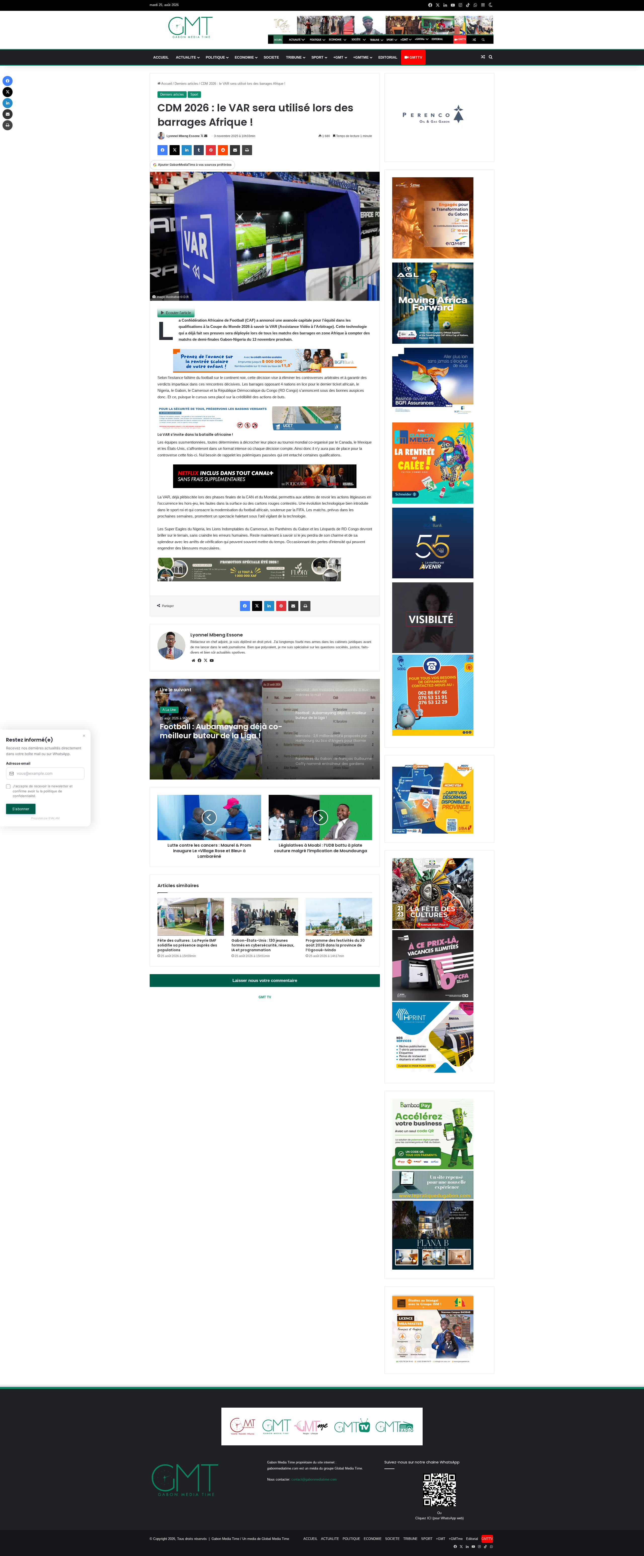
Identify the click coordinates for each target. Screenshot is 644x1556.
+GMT (338, 57)
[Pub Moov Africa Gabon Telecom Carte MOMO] (432, 832)
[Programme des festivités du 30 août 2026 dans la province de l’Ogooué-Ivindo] (339, 916)
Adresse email (18, 763)
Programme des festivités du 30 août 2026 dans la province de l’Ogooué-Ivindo (335, 945)
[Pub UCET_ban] (249, 429)
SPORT (317, 57)
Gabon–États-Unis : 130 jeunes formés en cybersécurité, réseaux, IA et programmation (262, 945)
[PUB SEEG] (432, 735)
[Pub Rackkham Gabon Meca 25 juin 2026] (432, 502)
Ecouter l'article (178, 313)
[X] (206, 661)
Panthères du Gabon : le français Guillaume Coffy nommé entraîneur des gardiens (222, 731)
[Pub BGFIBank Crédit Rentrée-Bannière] (264, 371)
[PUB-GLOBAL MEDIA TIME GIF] (432, 652)
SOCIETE (271, 57)
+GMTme (361, 57)
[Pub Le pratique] (432, 1198)
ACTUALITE (186, 57)
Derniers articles (186, 83)
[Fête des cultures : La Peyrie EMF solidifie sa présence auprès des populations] (190, 916)
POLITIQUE (215, 57)
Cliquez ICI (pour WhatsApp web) (439, 1518)
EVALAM (54, 818)
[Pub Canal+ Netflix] (264, 487)
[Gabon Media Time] (190, 27)
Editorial (387, 57)
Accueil (166, 83)
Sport (194, 94)
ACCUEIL (161, 57)
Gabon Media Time (225, 1539)
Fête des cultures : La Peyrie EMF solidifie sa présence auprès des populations (187, 945)
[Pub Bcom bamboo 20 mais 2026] (432, 1168)
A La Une (169, 710)
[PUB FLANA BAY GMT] (432, 1268)
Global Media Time (275, 1539)
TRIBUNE (294, 57)
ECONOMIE (244, 57)
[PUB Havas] (432, 417)
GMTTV (415, 57)
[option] (265, 729)
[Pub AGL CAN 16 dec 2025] (432, 342)
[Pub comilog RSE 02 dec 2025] (432, 257)
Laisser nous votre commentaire (264, 980)
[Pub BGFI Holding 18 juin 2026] (432, 577)
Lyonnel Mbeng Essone (183, 136)
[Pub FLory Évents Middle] (249, 580)
